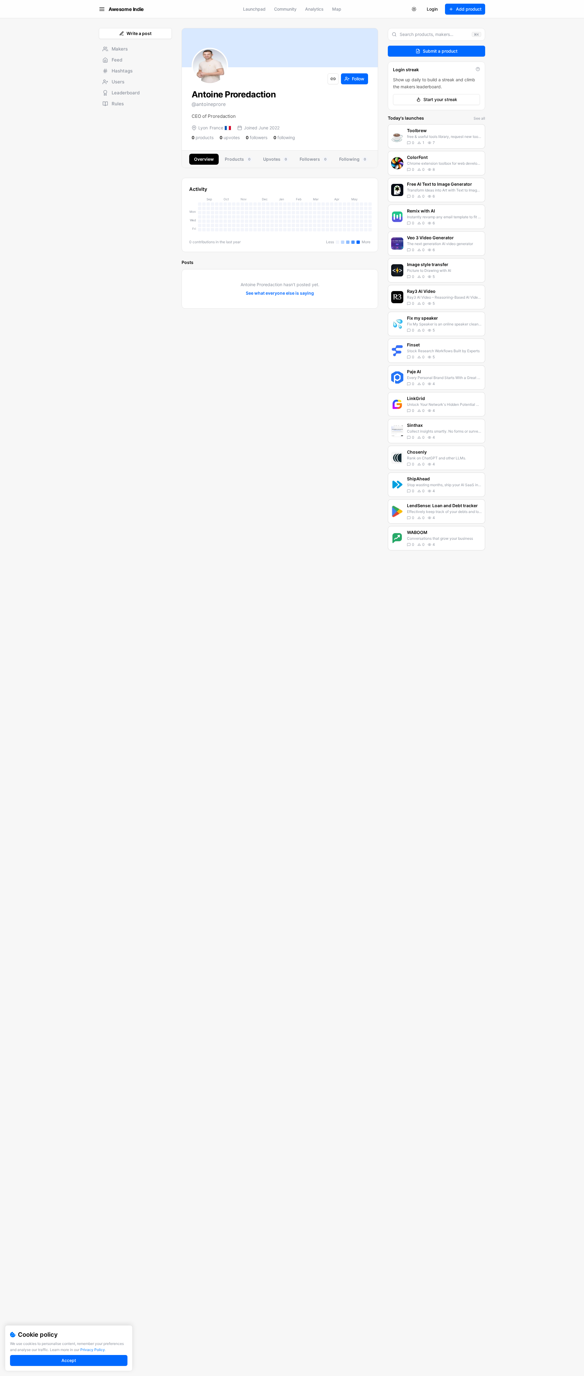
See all (479, 118)
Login (432, 9)
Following (352, 159)
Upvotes (275, 159)
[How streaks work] (478, 69)
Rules (118, 104)
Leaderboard (126, 93)
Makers (120, 49)
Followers (313, 159)
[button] (436, 136)
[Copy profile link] (333, 78)
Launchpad (254, 9)
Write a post (139, 33)
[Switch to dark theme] (413, 9)
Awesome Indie (126, 9)
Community (285, 9)
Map (336, 9)
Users (118, 82)
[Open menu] (101, 9)
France (216, 127)
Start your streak (440, 99)
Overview (204, 159)
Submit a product (440, 51)
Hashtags (122, 71)
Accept (68, 1360)
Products (237, 159)
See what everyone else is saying (280, 293)
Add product (468, 9)
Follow (358, 78)
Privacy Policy (92, 1349)
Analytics (314, 9)
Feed (117, 60)
